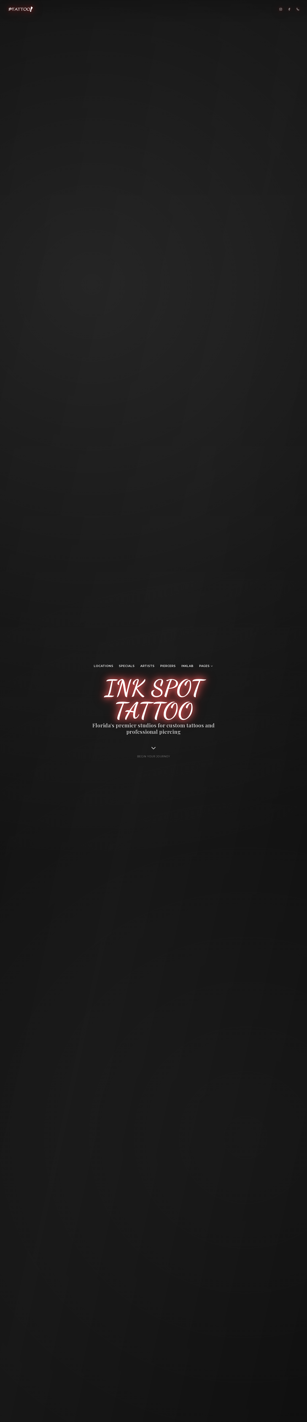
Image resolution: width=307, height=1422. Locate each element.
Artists (147, 666)
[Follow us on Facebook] (289, 9)
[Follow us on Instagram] (280, 9)
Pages (204, 666)
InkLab (187, 666)
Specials (126, 666)
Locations (103, 666)
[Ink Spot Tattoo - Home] (21, 9)
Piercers (168, 666)
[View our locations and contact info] (297, 9)
